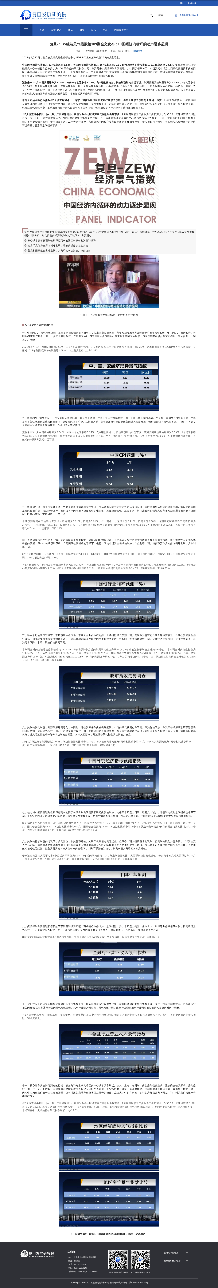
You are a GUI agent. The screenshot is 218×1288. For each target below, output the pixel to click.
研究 (82, 30)
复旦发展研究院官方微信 (140, 1272)
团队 (70, 30)
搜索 (160, 15)
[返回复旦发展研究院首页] (43, 12)
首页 (41, 30)
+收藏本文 (137, 51)
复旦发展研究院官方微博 (118, 1272)
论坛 (93, 30)
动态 (105, 30)
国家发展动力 (121, 30)
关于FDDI (56, 30)
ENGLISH (192, 3)
